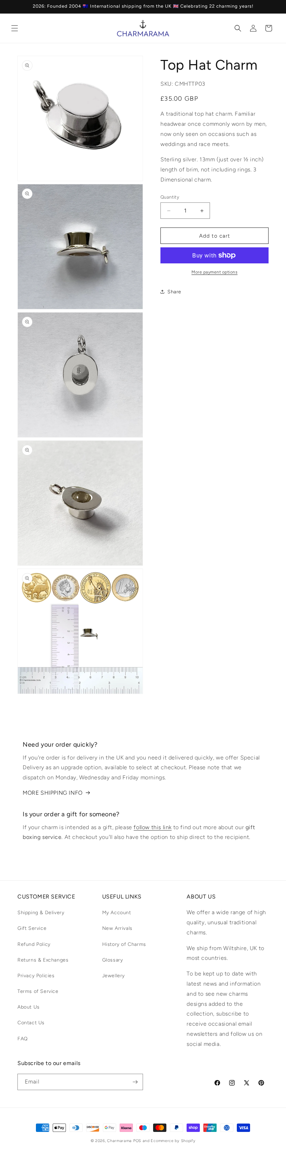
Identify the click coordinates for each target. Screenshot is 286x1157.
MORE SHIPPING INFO (53, 792)
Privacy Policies (36, 976)
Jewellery (113, 976)
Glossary (112, 960)
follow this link (153, 827)
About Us (28, 1007)
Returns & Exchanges (42, 960)
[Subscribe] (135, 1082)
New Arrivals (117, 928)
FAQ (22, 1039)
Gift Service (31, 928)
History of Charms (124, 944)
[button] (14, 28)
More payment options (214, 272)
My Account (116, 913)
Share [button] (174, 292)
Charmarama (119, 1141)
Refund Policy (34, 944)
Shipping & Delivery (40, 913)
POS (137, 1141)
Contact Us (31, 1023)
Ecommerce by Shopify (173, 1141)
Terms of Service (38, 991)
